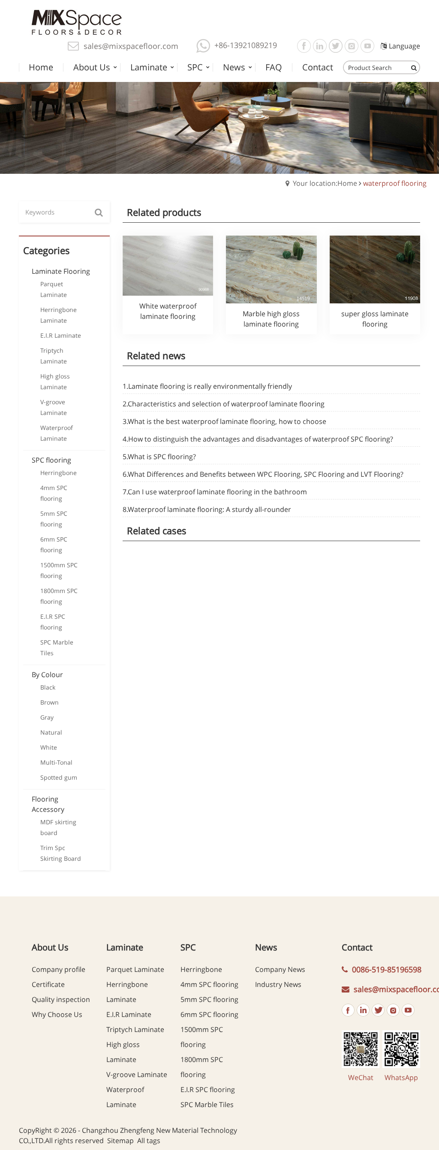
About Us (50, 947)
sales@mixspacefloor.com (131, 46)
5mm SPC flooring (209, 999)
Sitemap (120, 1140)
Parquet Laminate (135, 969)
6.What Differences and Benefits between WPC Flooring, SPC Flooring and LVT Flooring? (263, 474)
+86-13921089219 (245, 45)
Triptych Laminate (135, 1029)
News (266, 947)
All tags (148, 1140)
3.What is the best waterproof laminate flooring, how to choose (224, 421)
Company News (280, 969)
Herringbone (201, 969)
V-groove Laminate (136, 1074)
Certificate (48, 984)
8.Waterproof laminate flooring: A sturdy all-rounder (207, 509)
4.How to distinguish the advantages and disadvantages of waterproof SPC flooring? (258, 439)
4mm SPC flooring (209, 984)
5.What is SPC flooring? (159, 456)
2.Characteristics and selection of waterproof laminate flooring (224, 404)
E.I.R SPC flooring (207, 1089)
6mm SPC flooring (209, 1014)
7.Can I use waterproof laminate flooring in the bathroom (215, 491)
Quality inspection (61, 999)
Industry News (278, 984)
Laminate (124, 947)
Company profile (58, 969)
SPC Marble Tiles (207, 1104)
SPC (188, 947)
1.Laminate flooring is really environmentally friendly (207, 386)
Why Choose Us (57, 1014)
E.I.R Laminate (128, 1014)
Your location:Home (325, 183)
